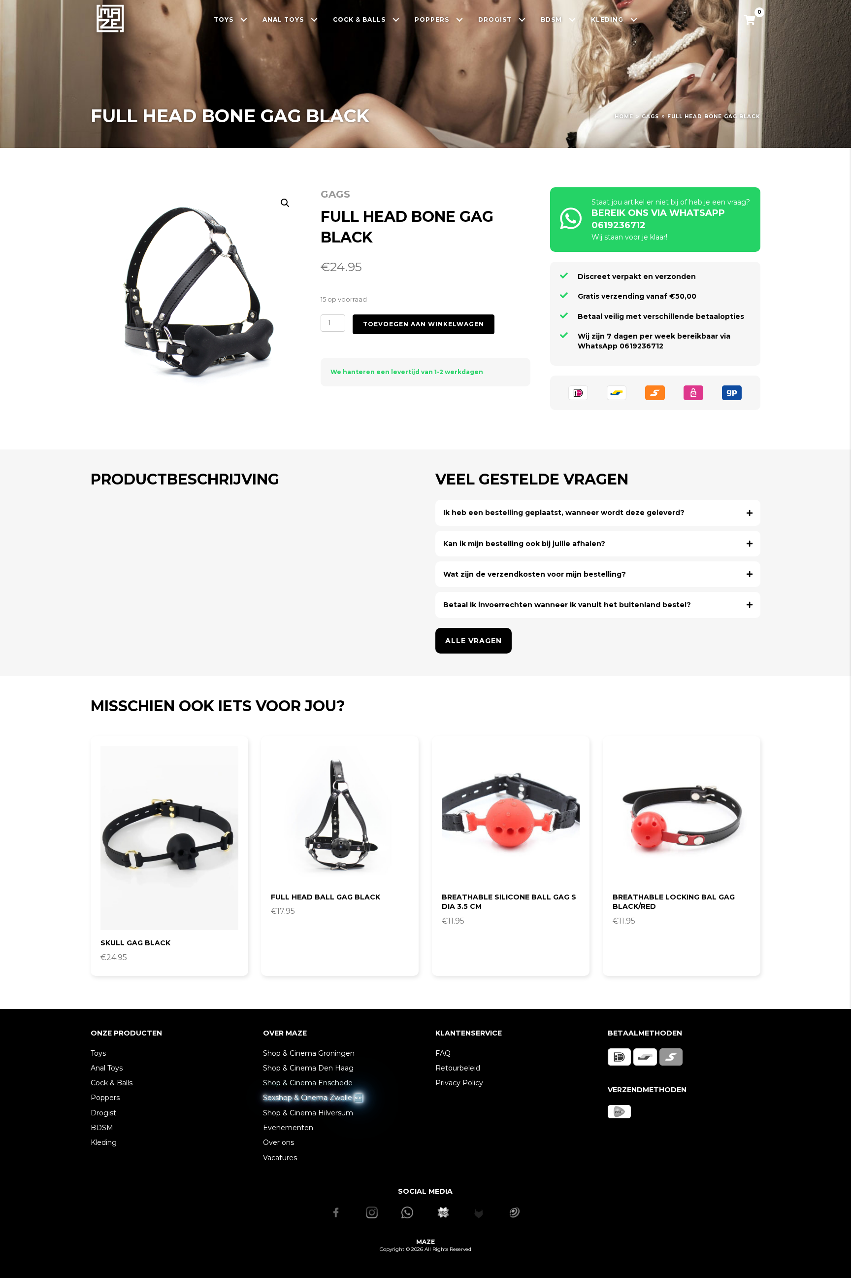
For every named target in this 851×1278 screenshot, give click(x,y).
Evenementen (288, 1127)
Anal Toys (107, 1068)
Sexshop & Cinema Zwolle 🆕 (312, 1097)
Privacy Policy (459, 1082)
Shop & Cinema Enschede (308, 1082)
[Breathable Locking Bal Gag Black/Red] (682, 815)
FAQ (443, 1053)
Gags (650, 116)
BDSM (102, 1127)
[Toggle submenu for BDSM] (572, 19)
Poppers (105, 1097)
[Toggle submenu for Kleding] (634, 19)
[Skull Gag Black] (169, 838)
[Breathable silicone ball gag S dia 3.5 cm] (511, 815)
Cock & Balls (111, 1082)
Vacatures (280, 1157)
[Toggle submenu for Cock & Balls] (396, 19)
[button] (285, 203)
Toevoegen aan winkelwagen (423, 324)
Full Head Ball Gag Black (325, 897)
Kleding (104, 1142)
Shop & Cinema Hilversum (308, 1112)
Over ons (278, 1142)
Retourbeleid (457, 1068)
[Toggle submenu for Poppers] (460, 19)
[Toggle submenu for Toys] (244, 19)
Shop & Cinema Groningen (309, 1053)
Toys (98, 1053)
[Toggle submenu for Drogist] (522, 19)
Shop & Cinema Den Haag (308, 1068)
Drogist (103, 1112)
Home (624, 116)
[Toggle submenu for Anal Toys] (314, 19)
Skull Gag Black (135, 942)
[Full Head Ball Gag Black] (340, 815)
